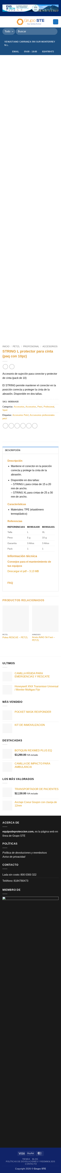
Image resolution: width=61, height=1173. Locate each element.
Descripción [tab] (12, 450)
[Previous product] (11, 366)
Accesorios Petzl (21, 415)
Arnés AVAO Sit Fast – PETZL (43, 638)
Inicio (5, 346)
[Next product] (5, 366)
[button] (4, 22)
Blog (35, 1159)
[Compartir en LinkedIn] (34, 425)
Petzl (16, 346)
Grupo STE (18, 835)
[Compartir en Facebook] (11, 425)
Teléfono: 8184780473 (15, 880)
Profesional (31, 346)
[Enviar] (53, 31)
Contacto (31, 1164)
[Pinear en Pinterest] (29, 425)
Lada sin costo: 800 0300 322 (19, 874)
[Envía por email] (23, 425)
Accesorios (49, 346)
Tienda (26, 1159)
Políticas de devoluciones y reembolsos (30, 1161)
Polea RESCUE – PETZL (15, 637)
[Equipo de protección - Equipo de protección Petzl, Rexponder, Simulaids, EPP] (30, 21)
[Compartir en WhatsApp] (5, 425)
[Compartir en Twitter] (17, 425)
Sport (4, 410)
